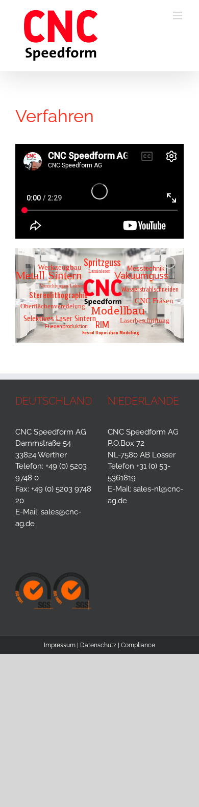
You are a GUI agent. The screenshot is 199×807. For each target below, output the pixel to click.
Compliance (138, 645)
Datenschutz (98, 645)
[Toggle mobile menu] (178, 15)
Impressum (60, 645)
